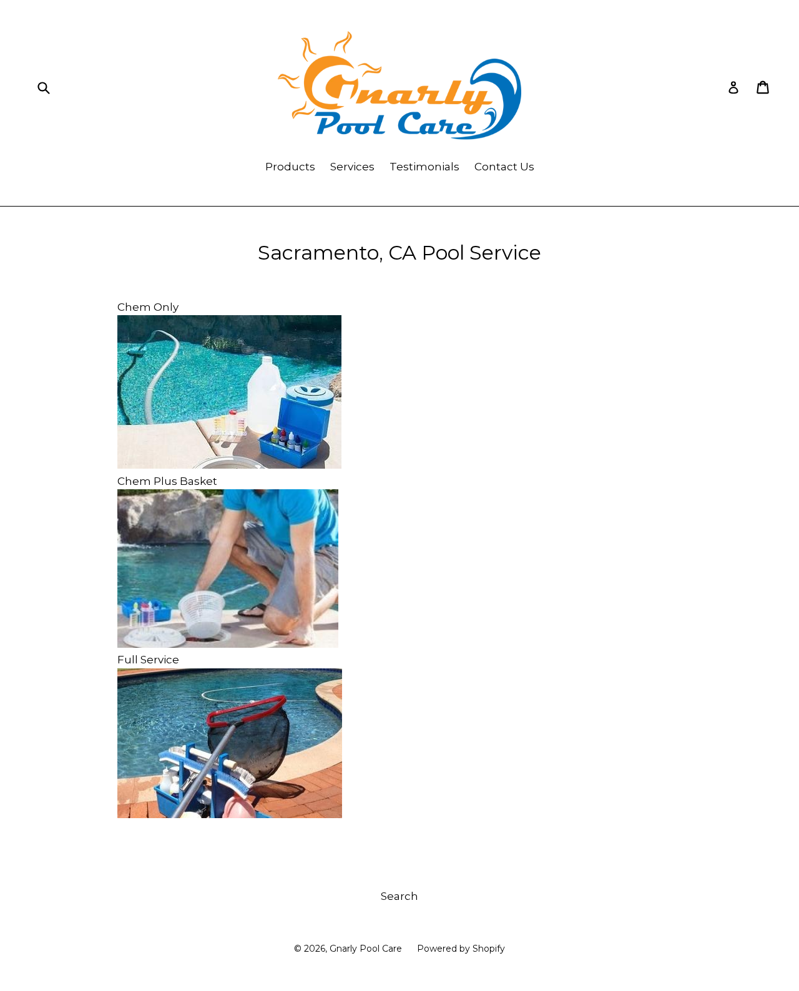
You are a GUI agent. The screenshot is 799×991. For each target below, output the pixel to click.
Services (352, 166)
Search (399, 896)
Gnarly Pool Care (366, 948)
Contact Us (504, 166)
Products (290, 166)
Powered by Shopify (461, 948)
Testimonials (424, 166)
